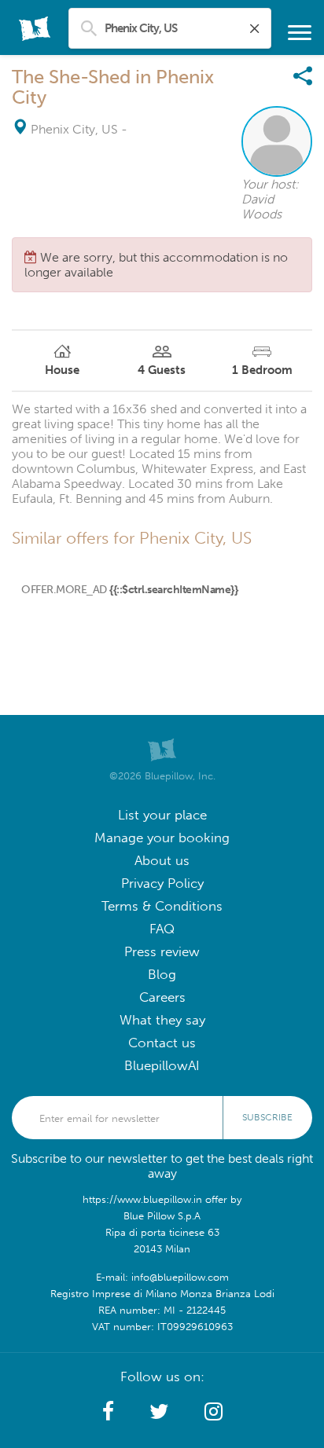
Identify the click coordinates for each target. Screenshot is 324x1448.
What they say (162, 1020)
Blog (162, 974)
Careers (162, 997)
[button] (108, 1411)
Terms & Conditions (162, 906)
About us (162, 860)
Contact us (162, 1043)
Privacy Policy (162, 883)
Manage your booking (162, 838)
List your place (162, 815)
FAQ (162, 929)
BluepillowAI (162, 1066)
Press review (162, 952)
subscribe (267, 1117)
